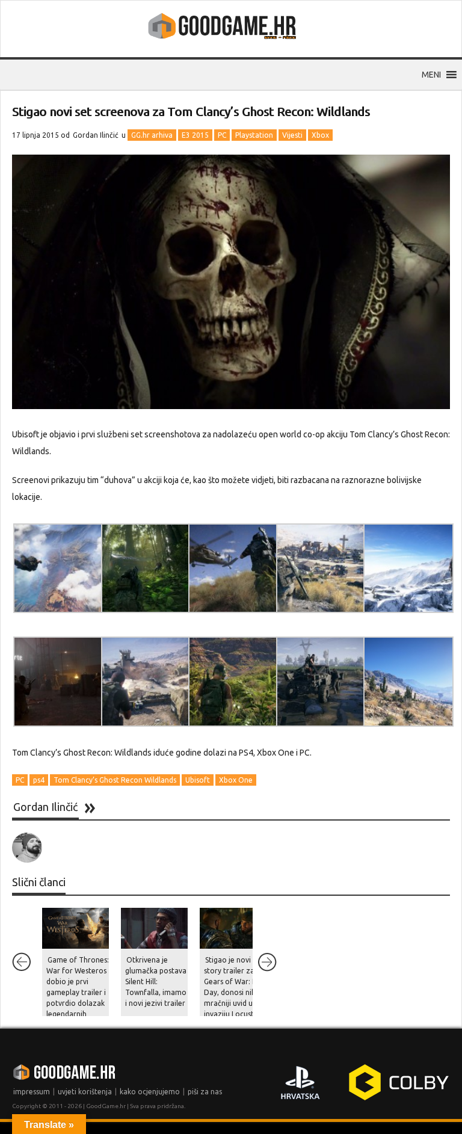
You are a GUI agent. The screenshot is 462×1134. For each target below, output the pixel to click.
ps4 (39, 780)
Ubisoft (197, 780)
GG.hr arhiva (152, 135)
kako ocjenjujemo (150, 1091)
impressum (31, 1091)
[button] (431, 75)
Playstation (254, 135)
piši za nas (205, 1091)
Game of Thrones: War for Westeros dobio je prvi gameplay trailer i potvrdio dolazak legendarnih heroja (77, 992)
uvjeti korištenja (85, 1091)
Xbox (320, 135)
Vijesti (292, 135)
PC (222, 135)
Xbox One (236, 780)
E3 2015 (195, 135)
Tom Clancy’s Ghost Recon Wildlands (115, 780)
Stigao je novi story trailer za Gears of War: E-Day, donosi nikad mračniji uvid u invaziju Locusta (233, 987)
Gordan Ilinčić (96, 135)
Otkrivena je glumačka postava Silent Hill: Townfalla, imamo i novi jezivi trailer (155, 981)
